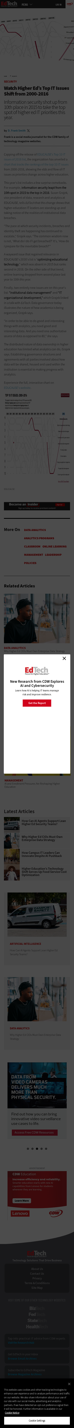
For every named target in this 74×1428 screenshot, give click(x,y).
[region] (37, 1403)
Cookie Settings (37, 1420)
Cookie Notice (12, 1412)
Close (64, 658)
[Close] (69, 1384)
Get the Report (37, 703)
